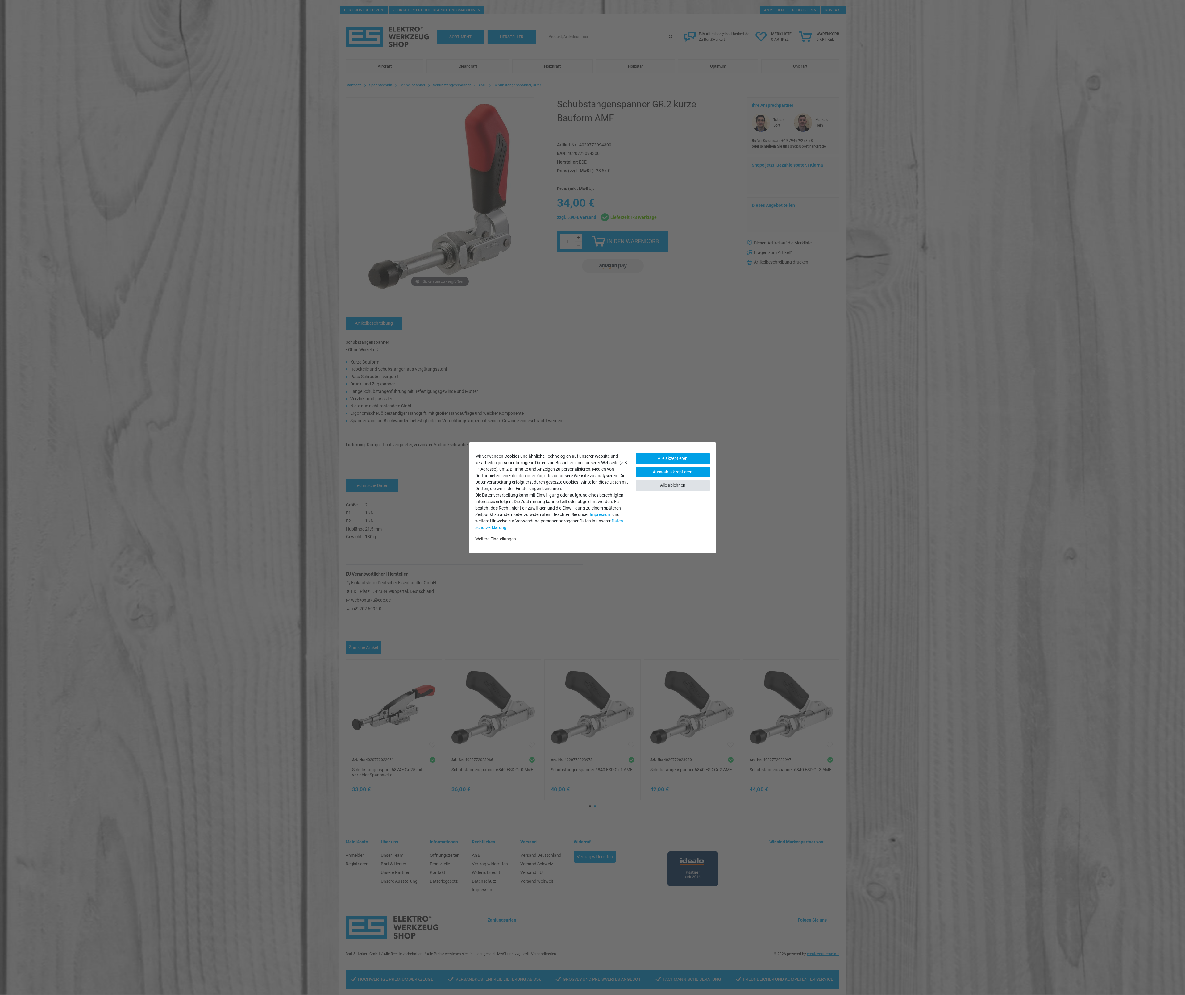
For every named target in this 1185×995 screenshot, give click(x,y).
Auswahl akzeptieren (672, 471)
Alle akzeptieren (673, 458)
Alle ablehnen (672, 485)
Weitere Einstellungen (495, 538)
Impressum (600, 514)
